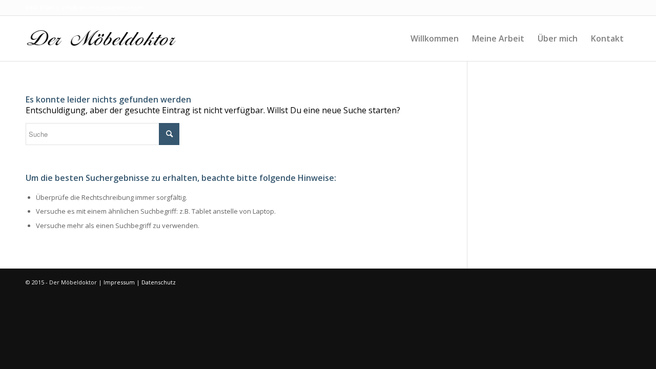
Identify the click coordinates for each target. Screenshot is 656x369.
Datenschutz (158, 282)
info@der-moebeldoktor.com (102, 7)
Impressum (119, 282)
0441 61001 (40, 7)
